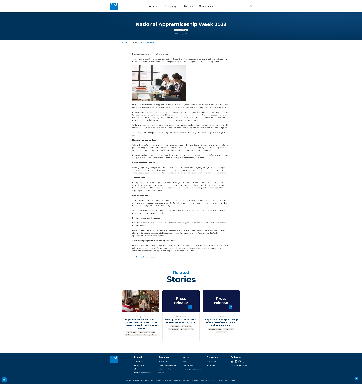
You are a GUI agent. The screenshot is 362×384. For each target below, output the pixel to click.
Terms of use (177, 380)
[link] (356, 378)
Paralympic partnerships (142, 373)
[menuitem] (154, 6)
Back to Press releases (144, 257)
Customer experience (133, 335)
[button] (251, 6)
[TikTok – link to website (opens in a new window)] (243, 361)
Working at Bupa (181, 30)
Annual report (211, 365)
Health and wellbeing (147, 332)
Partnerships (132, 332)
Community (175, 326)
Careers (161, 373)
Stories (185, 361)
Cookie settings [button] (156, 380)
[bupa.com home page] (114, 6)
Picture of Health (140, 365)
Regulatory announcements (192, 369)
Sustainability (173, 329)
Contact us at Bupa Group (239, 365)
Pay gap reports (204, 380)
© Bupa (232, 380)
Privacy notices (166, 380)
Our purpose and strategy (167, 365)
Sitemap (128, 380)
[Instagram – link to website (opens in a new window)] (232, 361)
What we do (162, 361)
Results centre (212, 361)
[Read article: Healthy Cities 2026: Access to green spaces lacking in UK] (181, 301)
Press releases (188, 365)
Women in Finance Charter (219, 380)
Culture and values (164, 369)
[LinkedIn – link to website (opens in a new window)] (236, 361)
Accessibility (136, 380)
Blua (135, 369)
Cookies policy (145, 380)
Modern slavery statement (190, 380)
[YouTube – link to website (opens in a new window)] (240, 361)
